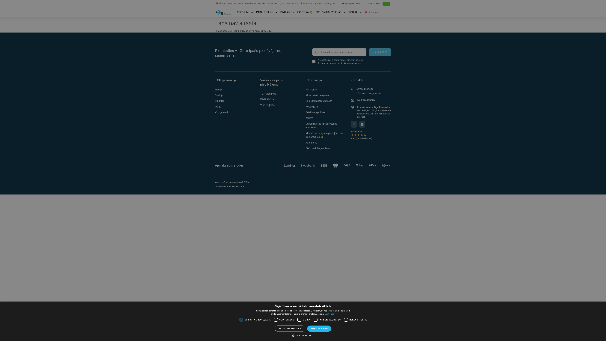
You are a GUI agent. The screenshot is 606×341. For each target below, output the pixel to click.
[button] (303, 335)
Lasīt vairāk (330, 314)
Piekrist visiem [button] (319, 328)
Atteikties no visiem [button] (290, 328)
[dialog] (303, 321)
